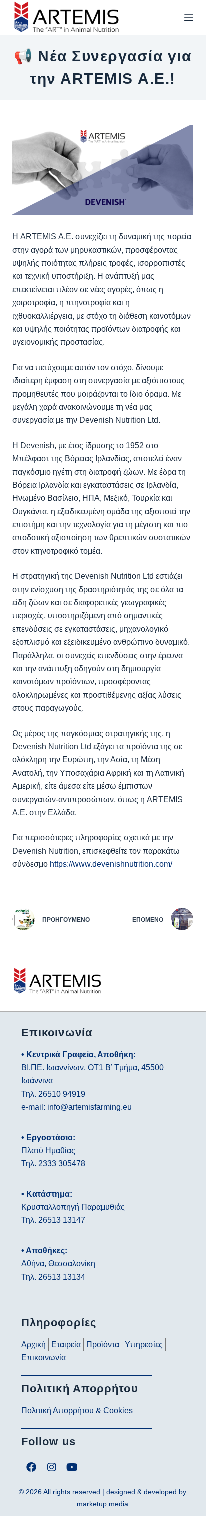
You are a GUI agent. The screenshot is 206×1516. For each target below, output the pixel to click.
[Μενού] (189, 17)
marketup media (102, 1504)
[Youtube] (72, 1467)
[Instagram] (52, 1467)
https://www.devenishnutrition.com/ (111, 864)
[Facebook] (32, 1467)
